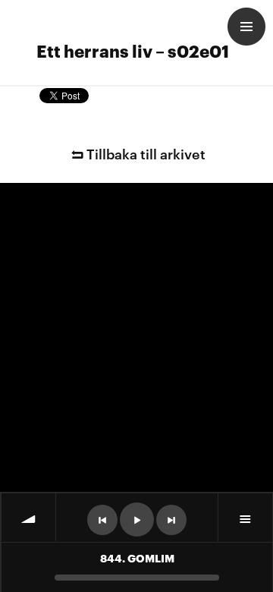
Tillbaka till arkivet (146, 152)
